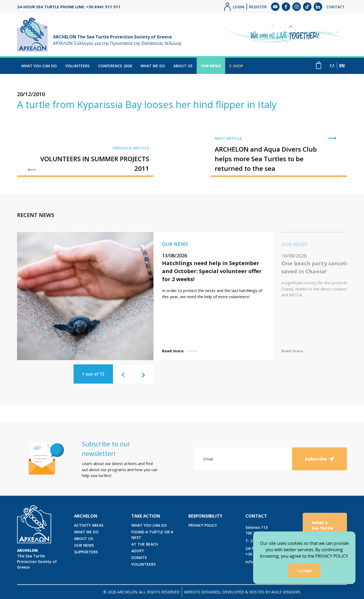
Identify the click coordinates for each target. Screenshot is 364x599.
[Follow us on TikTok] (307, 6)
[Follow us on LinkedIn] (318, 6)
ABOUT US (182, 65)
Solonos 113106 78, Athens (258, 530)
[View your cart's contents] (318, 65)
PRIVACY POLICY (202, 525)
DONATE (139, 557)
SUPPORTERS (86, 551)
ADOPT (137, 550)
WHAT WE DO (152, 65)
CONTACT (335, 6)
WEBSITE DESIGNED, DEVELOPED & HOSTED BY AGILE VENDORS (242, 591)
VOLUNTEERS (77, 65)
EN (342, 66)
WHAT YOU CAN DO (39, 65)
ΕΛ (332, 66)
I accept (304, 570)
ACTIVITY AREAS (88, 525)
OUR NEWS (211, 65)
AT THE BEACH (144, 544)
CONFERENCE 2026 (115, 65)
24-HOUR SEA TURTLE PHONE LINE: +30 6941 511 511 (68, 6)
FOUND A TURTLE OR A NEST (152, 534)
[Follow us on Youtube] (275, 6)
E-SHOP (236, 65)
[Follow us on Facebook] (286, 6)
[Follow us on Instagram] (296, 6)
